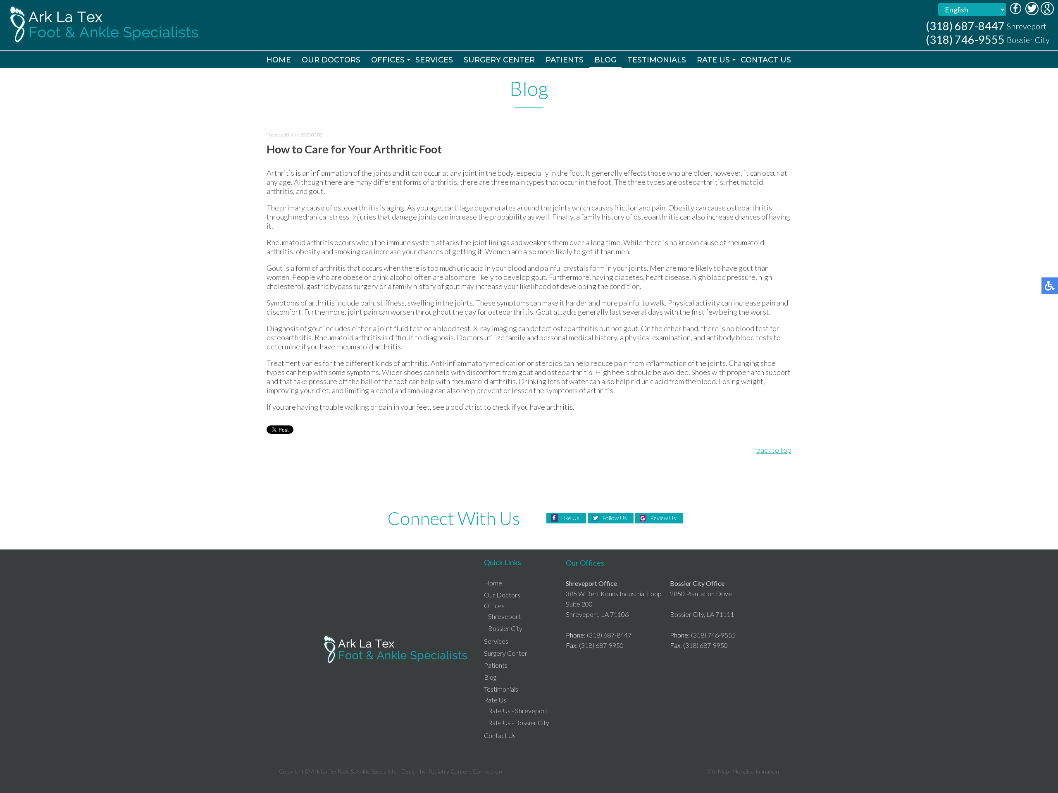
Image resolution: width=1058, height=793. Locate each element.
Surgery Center (499, 59)
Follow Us (615, 517)
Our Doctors (331, 59)
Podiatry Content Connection (465, 771)
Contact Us (766, 59)
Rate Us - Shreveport (518, 710)
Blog (605, 59)
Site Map (718, 771)
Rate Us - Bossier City (518, 722)
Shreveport (504, 616)
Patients (565, 59)
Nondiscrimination (756, 771)
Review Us (663, 517)
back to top (773, 449)
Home (278, 59)
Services (434, 59)
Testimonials (656, 59)
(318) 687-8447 (965, 26)
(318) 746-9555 (965, 39)
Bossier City (505, 628)
